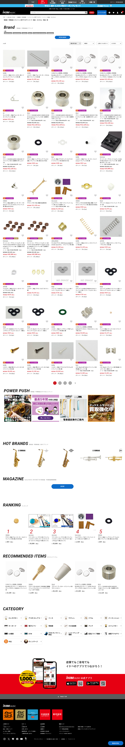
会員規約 (63, 739)
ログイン (112, 2)
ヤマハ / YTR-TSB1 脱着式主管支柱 (37, 203)
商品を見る (115, 743)
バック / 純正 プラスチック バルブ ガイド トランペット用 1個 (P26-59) (62, 160)
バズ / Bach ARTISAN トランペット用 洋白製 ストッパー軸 (86, 368)
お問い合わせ (25, 729)
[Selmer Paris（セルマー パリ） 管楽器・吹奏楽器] (66, 458)
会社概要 (42, 726)
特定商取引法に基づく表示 (52, 739)
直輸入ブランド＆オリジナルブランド (86, 729)
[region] (62, 459)
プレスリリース (71, 739)
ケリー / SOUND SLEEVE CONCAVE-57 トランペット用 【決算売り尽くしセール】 (13, 160)
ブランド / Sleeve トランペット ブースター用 (110, 203)
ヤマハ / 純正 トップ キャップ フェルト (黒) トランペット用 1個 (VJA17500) (37, 160)
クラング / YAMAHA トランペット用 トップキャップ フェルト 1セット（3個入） (14, 329)
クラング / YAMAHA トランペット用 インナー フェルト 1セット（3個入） (61, 289)
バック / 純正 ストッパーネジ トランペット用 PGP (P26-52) (110, 329)
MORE (62, 486)
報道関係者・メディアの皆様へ (29, 731)
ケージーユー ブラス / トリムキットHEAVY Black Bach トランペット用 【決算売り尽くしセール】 (111, 160)
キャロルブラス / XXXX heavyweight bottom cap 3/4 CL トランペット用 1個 (62, 243)
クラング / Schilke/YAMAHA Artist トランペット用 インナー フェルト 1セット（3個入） (86, 290)
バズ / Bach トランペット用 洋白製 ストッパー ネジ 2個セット (111, 368)
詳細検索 (92, 12)
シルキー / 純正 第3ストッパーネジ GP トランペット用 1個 (13, 368)
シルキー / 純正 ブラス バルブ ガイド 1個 (37, 289)
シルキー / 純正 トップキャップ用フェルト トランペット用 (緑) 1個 (62, 329)
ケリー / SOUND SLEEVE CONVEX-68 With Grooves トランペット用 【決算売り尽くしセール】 (38, 116)
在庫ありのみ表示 (102, 43)
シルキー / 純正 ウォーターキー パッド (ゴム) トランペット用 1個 (86, 160)
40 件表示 (113, 43)
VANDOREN (50, 33)
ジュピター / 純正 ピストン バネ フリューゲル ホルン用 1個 (110, 243)
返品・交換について (7, 729)
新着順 (85, 43)
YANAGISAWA (16, 33)
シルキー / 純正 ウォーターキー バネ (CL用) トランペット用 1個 (38, 76)
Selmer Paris (8, 33)
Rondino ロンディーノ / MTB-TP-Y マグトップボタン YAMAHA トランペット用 (111, 76)
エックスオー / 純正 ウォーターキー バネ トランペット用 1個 (13, 116)
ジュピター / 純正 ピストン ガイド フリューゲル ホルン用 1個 (13, 289)
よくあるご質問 (6, 731)
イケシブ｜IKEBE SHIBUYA (65, 733)
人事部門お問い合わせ (27, 733)
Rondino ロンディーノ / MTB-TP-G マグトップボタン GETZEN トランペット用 (62, 76)
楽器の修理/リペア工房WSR (84, 726)
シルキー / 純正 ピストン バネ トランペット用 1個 (86, 243)
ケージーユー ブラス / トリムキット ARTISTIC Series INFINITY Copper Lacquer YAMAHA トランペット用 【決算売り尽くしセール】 (38, 245)
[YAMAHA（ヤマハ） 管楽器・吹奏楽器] (16, 458)
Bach (30, 33)
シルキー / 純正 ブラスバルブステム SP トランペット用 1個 (62, 368)
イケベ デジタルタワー (64, 731)
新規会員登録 (119, 2)
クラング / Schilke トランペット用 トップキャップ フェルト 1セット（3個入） (111, 289)
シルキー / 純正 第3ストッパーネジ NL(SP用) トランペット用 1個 (38, 368)
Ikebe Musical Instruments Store (66, 726)
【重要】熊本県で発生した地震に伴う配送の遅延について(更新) (62, 8)
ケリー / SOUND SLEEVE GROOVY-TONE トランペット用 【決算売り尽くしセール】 (87, 116)
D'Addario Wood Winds (39, 33)
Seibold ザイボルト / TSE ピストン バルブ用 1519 (87, 329)
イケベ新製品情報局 (63, 729)
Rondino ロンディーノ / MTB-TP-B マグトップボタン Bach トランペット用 (86, 76)
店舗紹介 (42, 729)
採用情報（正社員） (45, 731)
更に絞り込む (74, 43)
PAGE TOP (63, 696)
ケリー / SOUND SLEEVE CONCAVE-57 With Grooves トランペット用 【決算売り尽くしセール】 (62, 116)
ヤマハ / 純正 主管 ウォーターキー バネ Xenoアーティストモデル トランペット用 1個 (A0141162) (13, 204)
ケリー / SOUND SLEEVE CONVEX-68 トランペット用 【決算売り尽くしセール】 (111, 116)
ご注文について (6, 726)
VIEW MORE (62, 37)
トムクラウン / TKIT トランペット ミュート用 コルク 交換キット (62, 203)
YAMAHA (24, 33)
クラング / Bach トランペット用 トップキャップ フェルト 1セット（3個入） (38, 329)
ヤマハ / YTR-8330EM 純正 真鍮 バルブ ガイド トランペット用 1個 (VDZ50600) (86, 203)
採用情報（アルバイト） (46, 733)
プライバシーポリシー (38, 739)
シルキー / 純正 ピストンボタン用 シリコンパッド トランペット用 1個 (13, 76)
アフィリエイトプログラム (9, 733)
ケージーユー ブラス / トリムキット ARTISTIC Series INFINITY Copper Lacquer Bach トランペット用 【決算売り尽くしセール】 (14, 245)
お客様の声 (24, 726)
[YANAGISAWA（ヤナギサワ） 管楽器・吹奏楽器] (41, 458)
